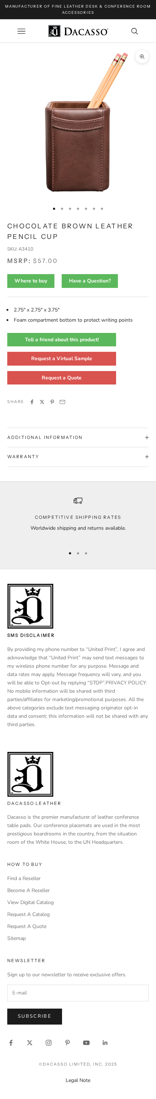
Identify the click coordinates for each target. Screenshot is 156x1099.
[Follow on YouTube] (86, 1042)
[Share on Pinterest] (52, 402)
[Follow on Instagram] (48, 1042)
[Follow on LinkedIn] (105, 1042)
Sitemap (16, 938)
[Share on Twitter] (42, 402)
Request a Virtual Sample (61, 358)
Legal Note (78, 1080)
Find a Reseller (24, 878)
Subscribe (35, 1016)
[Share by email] (62, 402)
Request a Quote (62, 377)
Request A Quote (26, 926)
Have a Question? (90, 280)
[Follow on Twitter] (29, 1042)
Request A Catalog (28, 914)
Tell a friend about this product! (62, 339)
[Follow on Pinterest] (67, 1042)
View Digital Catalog (30, 902)
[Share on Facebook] (32, 402)
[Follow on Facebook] (11, 1042)
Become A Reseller (28, 890)
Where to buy (31, 280)
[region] (78, 518)
